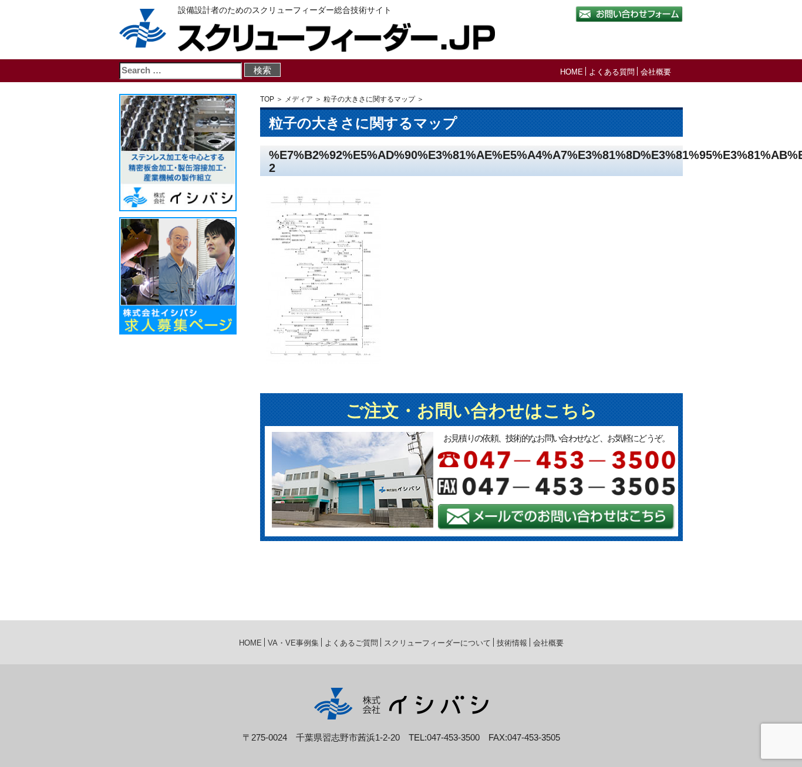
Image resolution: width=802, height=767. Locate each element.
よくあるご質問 (351, 642)
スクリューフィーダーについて (437, 642)
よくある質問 (612, 71)
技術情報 (512, 642)
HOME (571, 71)
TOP (267, 99)
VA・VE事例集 (293, 642)
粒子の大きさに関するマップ (369, 99)
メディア (299, 99)
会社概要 (656, 71)
